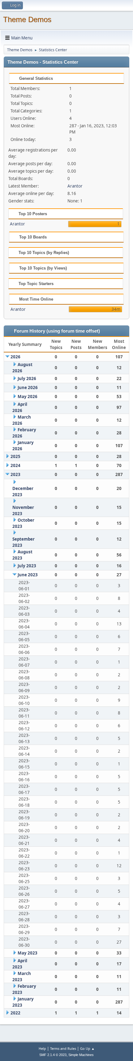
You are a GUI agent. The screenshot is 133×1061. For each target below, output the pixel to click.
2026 (15, 357)
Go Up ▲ (87, 1048)
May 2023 (27, 953)
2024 (15, 465)
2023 (15, 474)
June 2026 (28, 387)
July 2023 (27, 566)
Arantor (75, 186)
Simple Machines (81, 1055)
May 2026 (27, 396)
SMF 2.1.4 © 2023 (52, 1055)
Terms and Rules (63, 1048)
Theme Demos (27, 19)
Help (42, 1048)
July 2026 (27, 378)
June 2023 (28, 575)
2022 (15, 1013)
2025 (15, 456)
